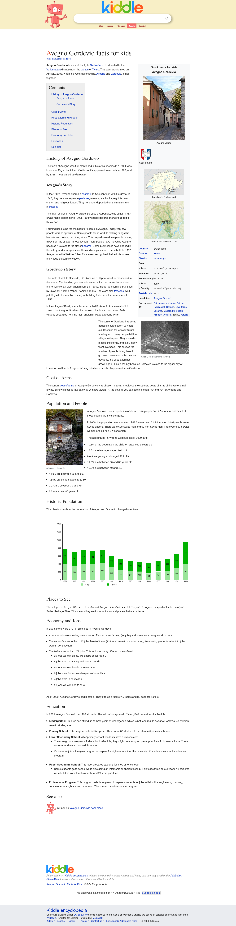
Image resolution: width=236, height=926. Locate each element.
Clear (160, 18)
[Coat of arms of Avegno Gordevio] (146, 154)
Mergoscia (177, 310)
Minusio (158, 314)
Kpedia (132, 25)
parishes (84, 198)
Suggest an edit (151, 892)
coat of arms (67, 385)
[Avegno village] (164, 107)
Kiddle (50, 920)
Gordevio (167, 298)
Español (142, 25)
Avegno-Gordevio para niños (86, 808)
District (143, 258)
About (72, 920)
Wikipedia (51, 917)
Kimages (121, 25)
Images (110, 25)
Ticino (157, 253)
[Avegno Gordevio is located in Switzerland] (164, 181)
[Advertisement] (117, 38)
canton (85, 69)
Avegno (158, 298)
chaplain (87, 194)
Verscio (184, 314)
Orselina (167, 314)
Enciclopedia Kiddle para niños (121, 920)
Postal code (145, 293)
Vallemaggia (160, 258)
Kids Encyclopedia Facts (59, 58)
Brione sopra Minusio (164, 303)
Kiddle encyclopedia (76, 875)
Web (101, 25)
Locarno (158, 310)
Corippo (170, 306)
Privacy (83, 920)
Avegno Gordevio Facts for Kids (64, 884)
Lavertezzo (181, 306)
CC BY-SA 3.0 (81, 914)
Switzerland (97, 65)
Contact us (96, 920)
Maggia (167, 310)
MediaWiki (97, 917)
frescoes (119, 291)
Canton (143, 253)
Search (167, 18)
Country (143, 248)
